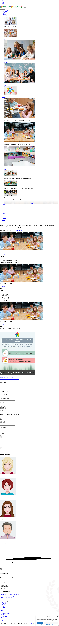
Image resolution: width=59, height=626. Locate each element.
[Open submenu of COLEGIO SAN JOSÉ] (7, 601)
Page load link (2, 624)
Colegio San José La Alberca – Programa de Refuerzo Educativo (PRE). (10, 594)
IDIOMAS (5, 85)
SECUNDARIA (6, 62)
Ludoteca (5, 169)
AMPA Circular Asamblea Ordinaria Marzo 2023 (7, 596)
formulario (29, 227)
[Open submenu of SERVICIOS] (5, 97)
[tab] (28, 211)
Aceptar (40, 622)
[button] (57, 616)
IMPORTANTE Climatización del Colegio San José (8, 597)
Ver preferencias (54, 622)
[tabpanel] (27, 237)
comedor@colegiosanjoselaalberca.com (16, 230)
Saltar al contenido (2, 0)
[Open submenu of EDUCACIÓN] (6, 15)
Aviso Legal (52, 624)
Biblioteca (5, 145)
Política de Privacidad (48, 624)
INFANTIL (6, 27)
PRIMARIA (6, 39)
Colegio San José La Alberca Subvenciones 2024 (7, 595)
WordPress (31, 623)
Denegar (47, 622)
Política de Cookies (43, 624)
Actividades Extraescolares (8, 200)
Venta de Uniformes (7, 189)
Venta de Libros (6, 179)
